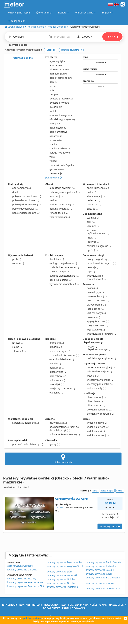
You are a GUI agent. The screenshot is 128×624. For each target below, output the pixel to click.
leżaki (92, 237)
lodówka (93, 241)
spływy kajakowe (98, 321)
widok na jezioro (98, 426)
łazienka (93, 200)
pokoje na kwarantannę (65, 434)
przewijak (57, 384)
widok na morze (97, 435)
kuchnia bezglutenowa (64, 267)
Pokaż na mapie (63, 462)
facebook (10, 604)
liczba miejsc (90, 69)
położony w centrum (100, 413)
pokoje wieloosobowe (26, 212)
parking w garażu (61, 208)
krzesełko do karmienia (64, 355)
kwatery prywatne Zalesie (100, 569)
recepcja (93, 267)
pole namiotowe (58, 131)
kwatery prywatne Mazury (21, 578)
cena (85, 57)
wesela (92, 375)
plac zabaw (58, 376)
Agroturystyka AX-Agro (71, 499)
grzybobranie (96, 304)
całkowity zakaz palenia (65, 192)
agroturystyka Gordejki (20, 565)
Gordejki (59, 507)
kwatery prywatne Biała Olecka (103, 577)
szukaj (114, 36)
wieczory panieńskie (100, 384)
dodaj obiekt (51, 608)
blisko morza (96, 405)
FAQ (63, 604)
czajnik (92, 217)
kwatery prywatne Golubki (61, 579)
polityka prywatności (82, 604)
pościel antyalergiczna (101, 358)
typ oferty (51, 57)
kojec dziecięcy (60, 351)
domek (53, 81)
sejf (91, 271)
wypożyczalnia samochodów (96, 277)
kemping (54, 94)
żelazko (93, 208)
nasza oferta (117, 604)
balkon (92, 192)
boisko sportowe (98, 300)
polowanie (94, 317)
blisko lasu (95, 401)
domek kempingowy (61, 77)
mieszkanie (56, 106)
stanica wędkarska (60, 148)
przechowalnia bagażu (101, 263)
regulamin (51, 604)
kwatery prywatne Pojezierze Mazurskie (29, 582)
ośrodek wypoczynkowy (62, 119)
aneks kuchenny (98, 187)
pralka (17, 259)
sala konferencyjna (99, 371)
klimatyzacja (95, 196)
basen (92, 288)
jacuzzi (18, 342)
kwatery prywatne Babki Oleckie (103, 562)
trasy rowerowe (97, 325)
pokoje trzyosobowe (25, 208)
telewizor (94, 204)
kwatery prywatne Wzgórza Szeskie (66, 566)
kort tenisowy (96, 312)
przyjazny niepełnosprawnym (99, 347)
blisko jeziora (96, 397)
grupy (55, 444)
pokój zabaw (58, 380)
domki (17, 192)
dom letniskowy (58, 73)
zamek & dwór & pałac (62, 165)
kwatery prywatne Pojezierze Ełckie (26, 586)
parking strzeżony (62, 204)
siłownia (19, 351)
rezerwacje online (22, 57)
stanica (54, 144)
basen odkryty (96, 296)
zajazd (53, 160)
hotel (52, 90)
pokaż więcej (52, 177)
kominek (93, 226)
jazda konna (95, 308)
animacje (57, 342)
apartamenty (21, 187)
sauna (17, 346)
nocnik (55, 363)
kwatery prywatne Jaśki (59, 571)
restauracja (56, 173)
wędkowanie (96, 329)
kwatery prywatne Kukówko (101, 566)
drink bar (57, 259)
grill (91, 221)
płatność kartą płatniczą (27, 444)
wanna (18, 263)
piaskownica (58, 371)
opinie (119, 490)
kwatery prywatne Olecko (60, 583)
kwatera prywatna (60, 102)
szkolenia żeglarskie (25, 422)
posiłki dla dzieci (61, 279)
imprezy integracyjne (100, 367)
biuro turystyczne (59, 69)
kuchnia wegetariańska (64, 275)
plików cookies (32, 618)
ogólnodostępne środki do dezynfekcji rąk (64, 428)
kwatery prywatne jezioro (100, 583)
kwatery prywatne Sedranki (61, 575)
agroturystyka (57, 61)
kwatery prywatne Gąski (99, 573)
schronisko (56, 140)
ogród (92, 250)
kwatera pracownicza (61, 98)
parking (56, 200)
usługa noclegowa (60, 152)
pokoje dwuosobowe (25, 200)
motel (53, 111)
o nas (103, 604)
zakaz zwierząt (60, 217)
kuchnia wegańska (62, 271)
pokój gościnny (58, 127)
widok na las (96, 431)
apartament (56, 65)
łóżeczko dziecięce (62, 359)
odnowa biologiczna (61, 115)
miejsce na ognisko (99, 245)
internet (56, 196)
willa (52, 156)
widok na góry (96, 422)
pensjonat (55, 123)
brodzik (56, 346)
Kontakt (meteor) (30, 604)
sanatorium (56, 136)
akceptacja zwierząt (62, 187)
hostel (53, 86)
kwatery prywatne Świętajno (62, 586)
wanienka (57, 392)
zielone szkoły (96, 388)
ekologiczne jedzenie (63, 263)
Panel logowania (73, 608)
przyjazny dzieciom (62, 388)
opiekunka (57, 367)
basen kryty (95, 292)
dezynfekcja (58, 422)
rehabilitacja (59, 212)
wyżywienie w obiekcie (64, 284)
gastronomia (57, 169)
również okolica (17, 44)
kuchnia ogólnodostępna (98, 232)
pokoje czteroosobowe (26, 196)
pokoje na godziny (99, 259)
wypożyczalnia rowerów (102, 333)
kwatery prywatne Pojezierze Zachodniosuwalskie (74, 562)
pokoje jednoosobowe (26, 204)
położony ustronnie (99, 409)
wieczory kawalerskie (100, 379)
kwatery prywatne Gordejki (22, 569)
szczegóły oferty (109, 526)
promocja (88, 80)
